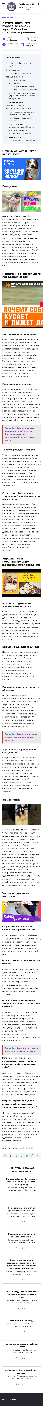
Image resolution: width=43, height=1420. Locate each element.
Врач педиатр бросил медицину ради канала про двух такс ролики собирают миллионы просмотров (21, 1264)
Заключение (15, 137)
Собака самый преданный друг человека (21, 1371)
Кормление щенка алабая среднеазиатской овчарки (21, 1209)
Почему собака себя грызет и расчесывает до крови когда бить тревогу (21, 1181)
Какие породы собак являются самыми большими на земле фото (22, 1294)
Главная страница (9, 18)
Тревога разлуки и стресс (25, 90)
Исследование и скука (24, 86)
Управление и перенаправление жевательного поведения (18, 105)
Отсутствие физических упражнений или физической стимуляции (22, 96)
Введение (14, 70)
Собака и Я (26, 4)
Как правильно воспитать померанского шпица (21, 1235)
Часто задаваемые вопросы (22, 141)
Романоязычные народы (21, 1320)
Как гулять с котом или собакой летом (21, 1345)
